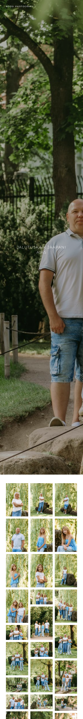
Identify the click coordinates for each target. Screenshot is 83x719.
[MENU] (75, 6)
